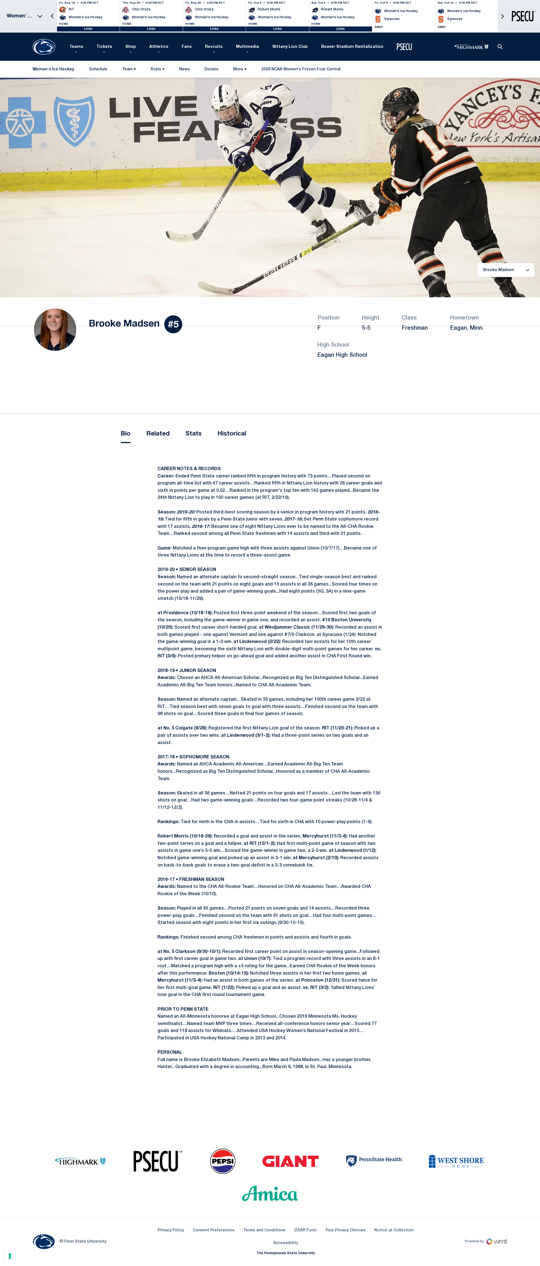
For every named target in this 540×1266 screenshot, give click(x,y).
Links (88, 28)
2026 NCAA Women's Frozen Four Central (301, 70)
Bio (125, 434)
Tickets (104, 47)
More (238, 69)
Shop (130, 47)
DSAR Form (305, 1230)
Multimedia (247, 47)
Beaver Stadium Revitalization (352, 47)
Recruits (213, 47)
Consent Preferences (213, 1230)
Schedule (98, 69)
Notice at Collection (393, 1230)
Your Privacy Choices (345, 1230)
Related (158, 434)
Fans (187, 47)
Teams (76, 47)
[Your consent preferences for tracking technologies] (9, 1256)
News (184, 69)
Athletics (158, 47)
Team (127, 69)
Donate (211, 70)
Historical (231, 434)
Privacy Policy (171, 1230)
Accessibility (285, 1243)
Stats (155, 69)
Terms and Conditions (264, 1230)
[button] (52, 16)
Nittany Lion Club (290, 47)
